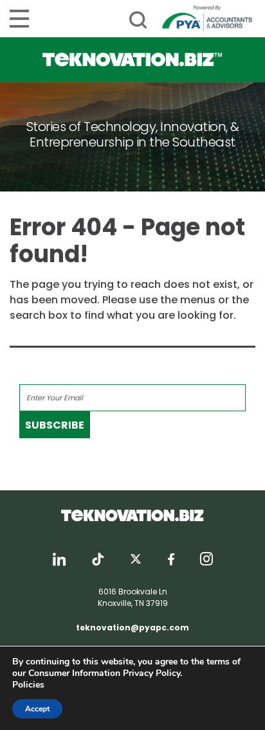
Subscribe (54, 425)
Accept (37, 709)
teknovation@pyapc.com (132, 627)
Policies (28, 685)
